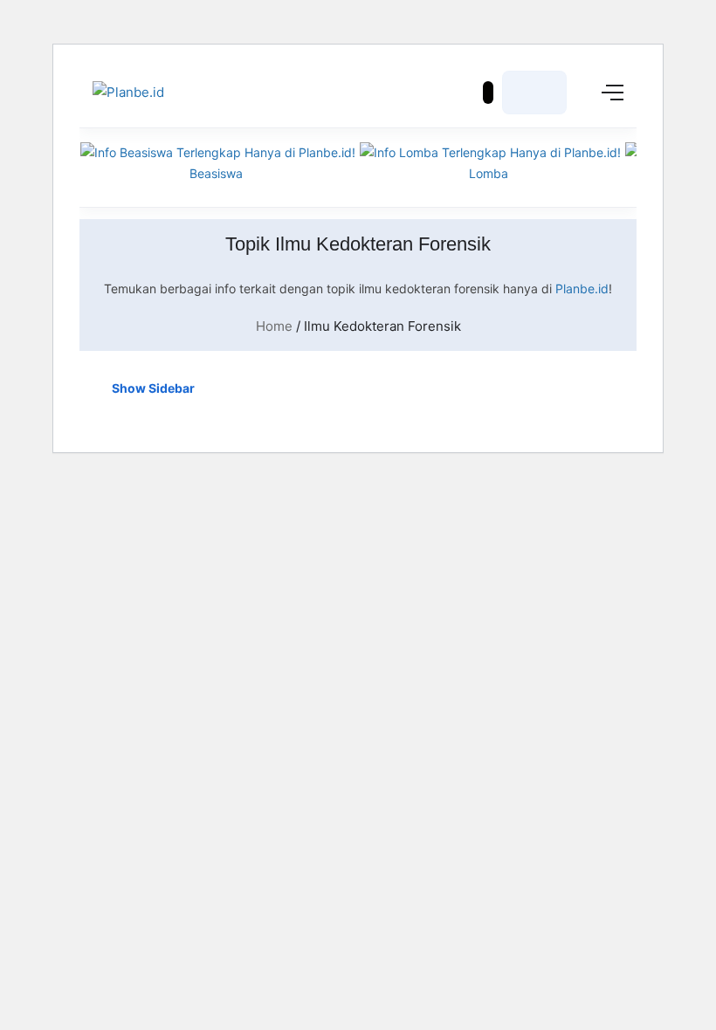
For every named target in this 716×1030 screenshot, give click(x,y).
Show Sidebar (152, 388)
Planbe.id (582, 288)
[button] (488, 92)
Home (274, 326)
